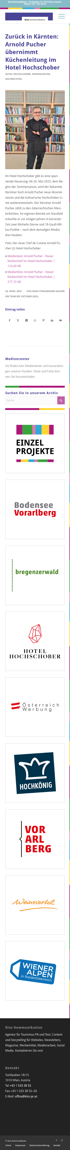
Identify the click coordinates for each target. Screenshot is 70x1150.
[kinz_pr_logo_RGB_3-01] (29, 15)
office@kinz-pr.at (26, 1096)
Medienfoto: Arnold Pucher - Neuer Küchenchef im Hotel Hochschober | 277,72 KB (31, 277)
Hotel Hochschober (18, 74)
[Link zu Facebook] (56, 1140)
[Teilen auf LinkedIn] (52, 320)
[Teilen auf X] (18, 320)
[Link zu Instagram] (62, 1140)
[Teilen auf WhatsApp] (35, 320)
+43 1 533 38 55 (20, 1085)
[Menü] (60, 15)
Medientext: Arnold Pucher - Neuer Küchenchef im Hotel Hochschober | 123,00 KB (31, 261)
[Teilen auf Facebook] (9, 320)
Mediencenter (41, 74)
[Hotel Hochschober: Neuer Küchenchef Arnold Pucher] (35, 129)
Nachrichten (13, 79)
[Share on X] (26, 320)
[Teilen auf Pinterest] (43, 320)
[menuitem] (60, 15)
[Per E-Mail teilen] (60, 320)
